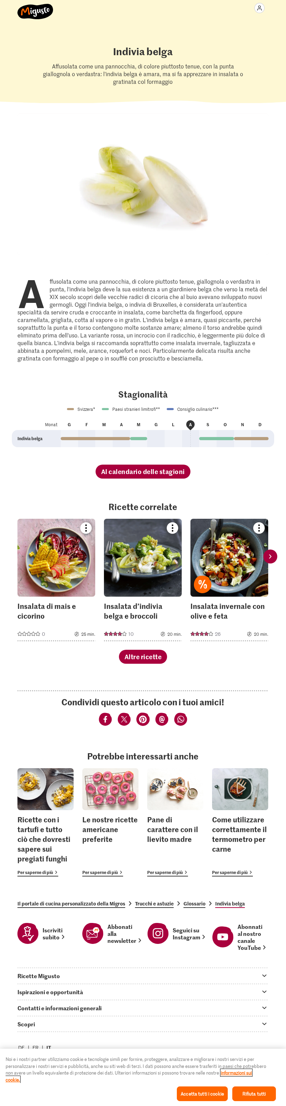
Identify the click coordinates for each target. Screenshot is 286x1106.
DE (21, 1047)
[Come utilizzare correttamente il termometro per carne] (240, 822)
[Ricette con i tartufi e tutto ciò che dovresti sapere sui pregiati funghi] (45, 822)
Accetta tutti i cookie (202, 1093)
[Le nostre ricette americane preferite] (110, 822)
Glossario (194, 903)
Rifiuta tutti (254, 1093)
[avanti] (270, 556)
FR (35, 1047)
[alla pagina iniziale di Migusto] (35, 7)
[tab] (143, 976)
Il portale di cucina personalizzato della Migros (71, 903)
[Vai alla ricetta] (56, 580)
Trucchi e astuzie (154, 903)
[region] (143, 1077)
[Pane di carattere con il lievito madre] (175, 822)
